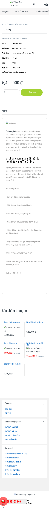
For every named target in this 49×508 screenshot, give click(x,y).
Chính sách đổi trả (11, 466)
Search (34, 3)
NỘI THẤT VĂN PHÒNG (12, 435)
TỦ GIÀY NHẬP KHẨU (21, 24)
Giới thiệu (8, 413)
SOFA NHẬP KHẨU (11, 439)
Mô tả (4, 111)
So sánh (24, 38)
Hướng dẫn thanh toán (13, 470)
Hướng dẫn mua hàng (12, 474)
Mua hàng (32, 92)
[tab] (4, 112)
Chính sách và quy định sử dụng (16, 454)
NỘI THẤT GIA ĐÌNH (21, 11)
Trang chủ (5, 11)
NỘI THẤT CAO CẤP (11, 427)
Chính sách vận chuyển (13, 462)
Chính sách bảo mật (12, 458)
